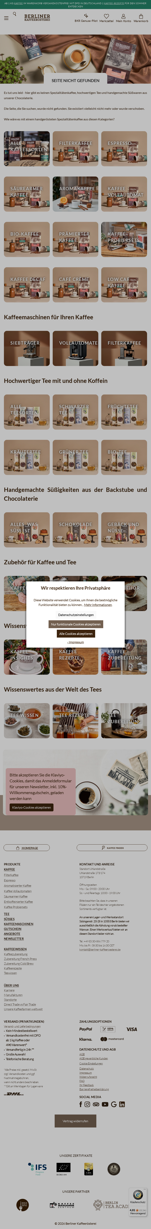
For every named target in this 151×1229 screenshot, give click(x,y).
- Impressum (75, 642)
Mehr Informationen (98, 605)
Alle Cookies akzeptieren (76, 634)
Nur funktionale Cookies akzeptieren (76, 624)
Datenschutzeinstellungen (76, 615)
